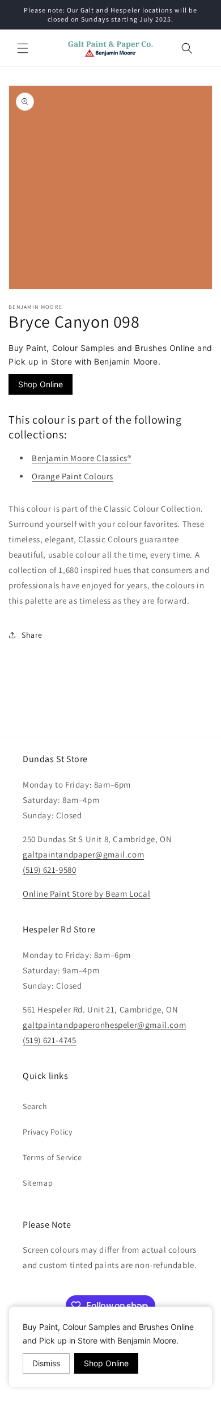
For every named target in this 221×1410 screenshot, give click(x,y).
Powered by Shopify (156, 1400)
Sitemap (38, 1183)
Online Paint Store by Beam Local (86, 893)
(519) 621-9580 (49, 869)
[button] (22, 48)
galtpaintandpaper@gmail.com (83, 854)
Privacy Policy (47, 1132)
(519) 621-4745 (49, 1040)
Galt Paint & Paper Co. (92, 1400)
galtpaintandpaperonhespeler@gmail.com (104, 1024)
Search (35, 1106)
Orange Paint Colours (72, 476)
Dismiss (46, 1363)
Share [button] (32, 635)
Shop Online (40, 384)
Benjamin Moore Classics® (81, 458)
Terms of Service (52, 1157)
